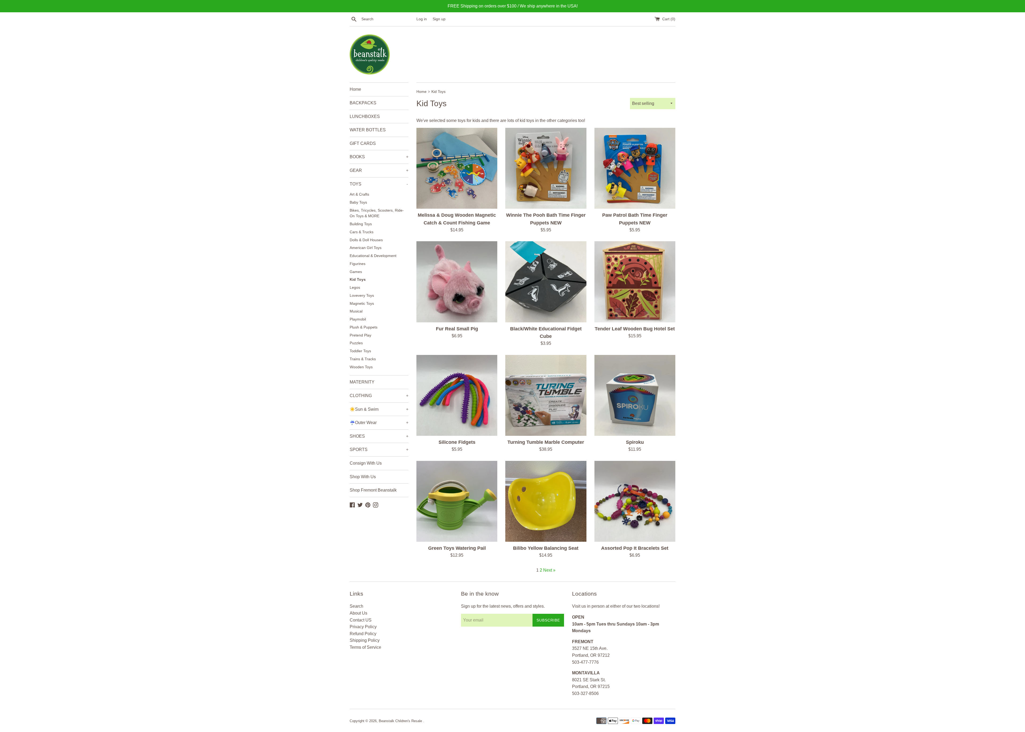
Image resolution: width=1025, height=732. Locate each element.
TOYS (379, 184)
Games (356, 272)
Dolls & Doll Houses (366, 240)
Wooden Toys (361, 367)
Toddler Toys (360, 351)
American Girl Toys (365, 248)
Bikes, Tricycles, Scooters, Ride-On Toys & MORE (377, 213)
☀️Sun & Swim (379, 409)
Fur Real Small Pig (457, 328)
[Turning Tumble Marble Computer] (545, 395)
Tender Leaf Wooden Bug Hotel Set (635, 328)
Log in (421, 19)
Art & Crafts (359, 194)
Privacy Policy (363, 626)
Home (355, 89)
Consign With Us (366, 463)
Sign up (439, 19)
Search (356, 606)
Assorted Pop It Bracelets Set (634, 548)
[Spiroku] (634, 395)
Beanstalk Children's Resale (401, 721)
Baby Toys (358, 202)
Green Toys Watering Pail (457, 548)
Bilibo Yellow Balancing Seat (545, 548)
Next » (549, 570)
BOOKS (379, 157)
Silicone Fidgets (457, 442)
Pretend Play (360, 335)
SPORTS (379, 449)
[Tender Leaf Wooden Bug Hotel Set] (634, 281)
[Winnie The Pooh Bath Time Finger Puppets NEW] (545, 168)
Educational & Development (373, 256)
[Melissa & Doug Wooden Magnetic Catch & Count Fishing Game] (456, 168)
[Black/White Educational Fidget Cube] (545, 281)
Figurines (357, 264)
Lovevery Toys (362, 296)
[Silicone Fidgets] (456, 395)
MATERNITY (362, 382)
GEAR (379, 170)
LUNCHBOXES (365, 116)
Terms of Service (365, 647)
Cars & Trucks (361, 232)
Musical (356, 311)
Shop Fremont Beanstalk (373, 490)
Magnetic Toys (362, 304)
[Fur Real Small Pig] (456, 281)
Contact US (361, 620)
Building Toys (361, 224)
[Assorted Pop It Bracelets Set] (634, 501)
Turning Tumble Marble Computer (545, 442)
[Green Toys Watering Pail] (456, 501)
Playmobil (358, 319)
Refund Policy (363, 633)
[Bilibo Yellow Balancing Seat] (545, 501)
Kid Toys (358, 280)
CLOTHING (379, 395)
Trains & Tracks (363, 359)
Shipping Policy (365, 640)
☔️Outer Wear (379, 422)
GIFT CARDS (363, 143)
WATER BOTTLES (368, 130)
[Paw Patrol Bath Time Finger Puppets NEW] (634, 168)
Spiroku (635, 442)
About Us (358, 613)
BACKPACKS (363, 103)
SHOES (379, 436)
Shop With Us (363, 476)
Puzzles (356, 343)
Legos (355, 288)
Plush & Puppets (363, 327)
